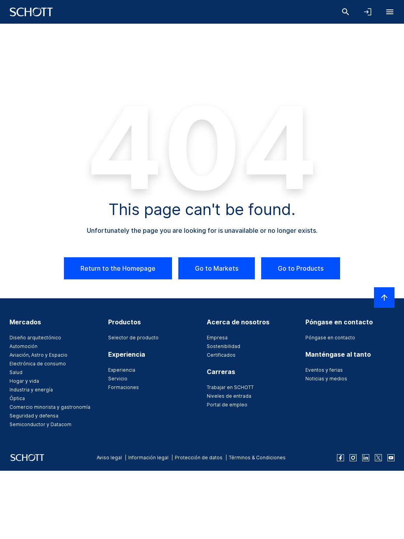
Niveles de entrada (229, 396)
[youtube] (391, 457)
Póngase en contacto (330, 338)
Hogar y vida (24, 381)
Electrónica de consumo (37, 364)
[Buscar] (345, 12)
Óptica (17, 398)
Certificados (221, 355)
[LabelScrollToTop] (384, 297)
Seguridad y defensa (33, 416)
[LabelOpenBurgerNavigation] (390, 12)
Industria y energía (31, 390)
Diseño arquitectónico (35, 338)
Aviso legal (109, 457)
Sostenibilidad (223, 346)
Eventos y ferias (324, 370)
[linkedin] (365, 457)
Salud (15, 372)
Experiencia (121, 370)
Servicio (117, 379)
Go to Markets (216, 268)
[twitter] (378, 457)
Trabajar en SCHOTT (230, 387)
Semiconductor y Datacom (40, 424)
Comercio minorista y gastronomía (49, 407)
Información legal (148, 457)
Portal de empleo (227, 405)
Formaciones (123, 387)
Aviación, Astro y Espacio (38, 355)
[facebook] (340, 457)
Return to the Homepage (117, 268)
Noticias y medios (326, 379)
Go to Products (301, 268)
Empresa (217, 338)
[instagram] (353, 457)
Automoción (23, 346)
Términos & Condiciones (257, 457)
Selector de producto (133, 338)
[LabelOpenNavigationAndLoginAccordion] (367, 12)
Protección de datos (199, 457)
